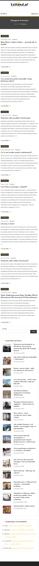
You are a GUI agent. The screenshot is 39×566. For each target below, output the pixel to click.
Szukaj (4, 329)
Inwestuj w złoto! (7, 224)
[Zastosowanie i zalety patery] (7, 509)
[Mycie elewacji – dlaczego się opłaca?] (7, 474)
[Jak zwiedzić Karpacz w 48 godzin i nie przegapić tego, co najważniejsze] (7, 428)
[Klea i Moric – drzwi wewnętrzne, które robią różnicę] (7, 417)
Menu (5, 14)
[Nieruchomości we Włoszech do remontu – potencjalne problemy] (7, 485)
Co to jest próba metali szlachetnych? (16, 152)
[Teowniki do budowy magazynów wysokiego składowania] (7, 394)
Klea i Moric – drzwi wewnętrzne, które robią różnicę (22, 415)
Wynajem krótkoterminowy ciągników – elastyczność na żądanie (24, 404)
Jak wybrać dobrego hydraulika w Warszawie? (25, 358)
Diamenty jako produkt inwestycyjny (15, 118)
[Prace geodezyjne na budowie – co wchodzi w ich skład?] (7, 452)
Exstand (14, 39)
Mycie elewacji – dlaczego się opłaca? (24, 472)
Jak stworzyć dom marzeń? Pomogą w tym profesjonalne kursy (24, 462)
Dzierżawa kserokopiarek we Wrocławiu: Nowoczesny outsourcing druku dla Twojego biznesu (25, 347)
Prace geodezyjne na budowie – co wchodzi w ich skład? (25, 449)
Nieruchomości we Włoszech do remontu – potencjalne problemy (25, 484)
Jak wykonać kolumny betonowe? (23, 548)
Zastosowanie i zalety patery (24, 506)
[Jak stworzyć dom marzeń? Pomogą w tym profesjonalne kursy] (7, 463)
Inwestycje (5, 36)
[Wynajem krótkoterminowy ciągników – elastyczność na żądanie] (7, 405)
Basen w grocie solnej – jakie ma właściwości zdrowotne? (24, 369)
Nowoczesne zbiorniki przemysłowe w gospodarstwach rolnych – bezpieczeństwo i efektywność (24, 439)
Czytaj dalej (5, 67)
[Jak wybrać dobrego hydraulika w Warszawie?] (7, 360)
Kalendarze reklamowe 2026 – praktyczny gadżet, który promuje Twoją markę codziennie (25, 496)
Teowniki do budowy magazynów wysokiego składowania (22, 393)
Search (34, 14)
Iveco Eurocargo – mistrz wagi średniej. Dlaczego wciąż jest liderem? (25, 381)
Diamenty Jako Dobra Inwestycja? (14, 261)
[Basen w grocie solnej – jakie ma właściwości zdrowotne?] (7, 372)
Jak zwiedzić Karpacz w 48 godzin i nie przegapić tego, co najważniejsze (25, 426)
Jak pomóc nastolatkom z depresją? (20, 526)
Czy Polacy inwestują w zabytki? (14, 187)
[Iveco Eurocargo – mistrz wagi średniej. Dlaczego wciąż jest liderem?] (7, 383)
